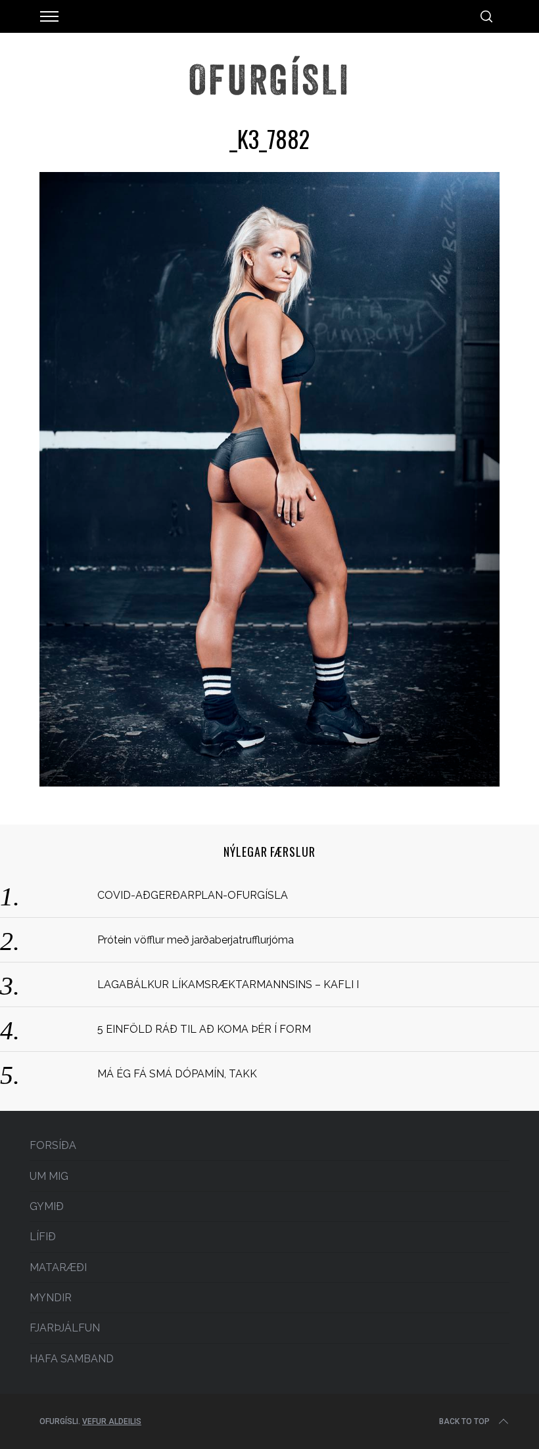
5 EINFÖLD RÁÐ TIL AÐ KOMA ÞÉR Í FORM (204, 1029)
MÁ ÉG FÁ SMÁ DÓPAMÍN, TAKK (177, 1074)
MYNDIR (51, 1297)
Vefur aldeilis (111, 1421)
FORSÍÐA (53, 1145)
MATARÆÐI (58, 1267)
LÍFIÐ (43, 1236)
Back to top (464, 1421)
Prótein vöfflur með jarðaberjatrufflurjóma (195, 940)
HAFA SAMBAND (72, 1358)
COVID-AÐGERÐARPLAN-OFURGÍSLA (192, 895)
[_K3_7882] (269, 782)
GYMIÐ (47, 1206)
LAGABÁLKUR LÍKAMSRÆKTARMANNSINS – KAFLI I (228, 984)
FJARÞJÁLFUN (65, 1328)
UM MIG (49, 1176)
